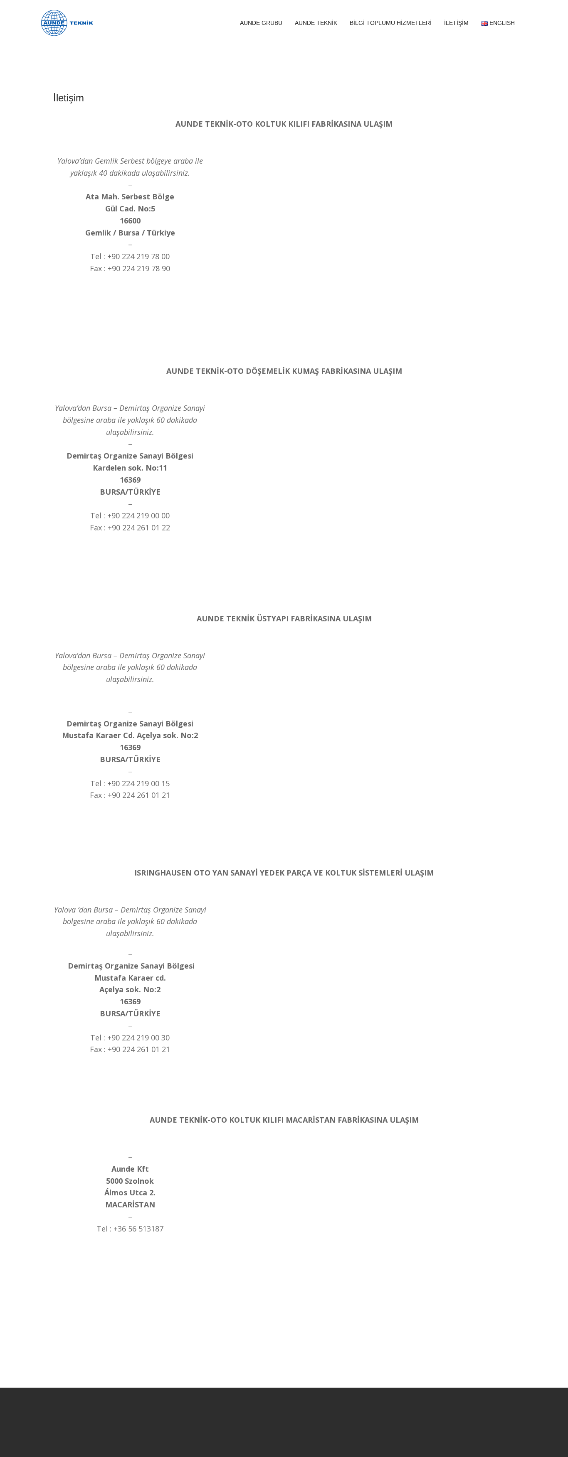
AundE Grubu (261, 23)
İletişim (456, 23)
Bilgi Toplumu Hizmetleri (391, 23)
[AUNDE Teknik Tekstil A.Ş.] (67, 22)
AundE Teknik (316, 23)
